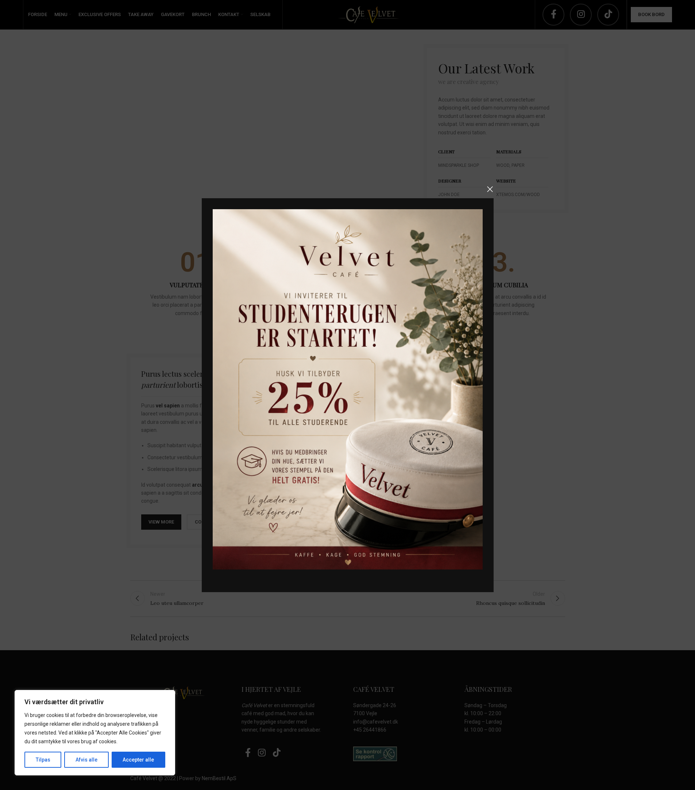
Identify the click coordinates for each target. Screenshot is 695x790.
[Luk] (490, 189)
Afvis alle (86, 760)
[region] (95, 732)
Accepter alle (138, 760)
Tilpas (43, 760)
